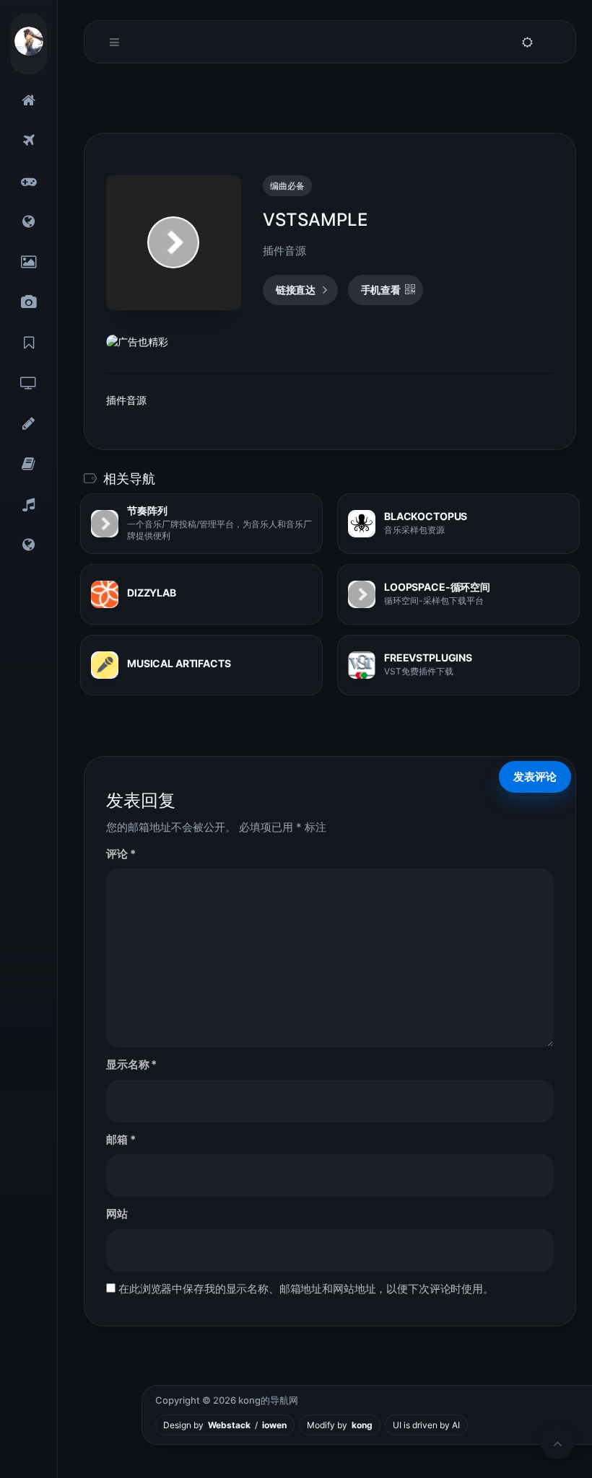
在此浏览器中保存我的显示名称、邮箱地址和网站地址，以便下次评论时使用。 (306, 1289)
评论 (120, 854)
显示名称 (131, 1064)
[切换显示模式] (527, 42)
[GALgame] (28, 181)
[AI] (28, 544)
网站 (117, 1213)
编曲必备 (287, 185)
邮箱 (120, 1139)
